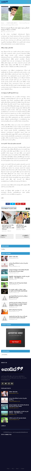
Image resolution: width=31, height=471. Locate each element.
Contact (22, 468)
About (17, 468)
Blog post (2, 237)
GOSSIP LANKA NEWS (12, 23)
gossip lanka (4, 354)
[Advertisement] (15, 452)
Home (2, 23)
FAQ (13, 468)
